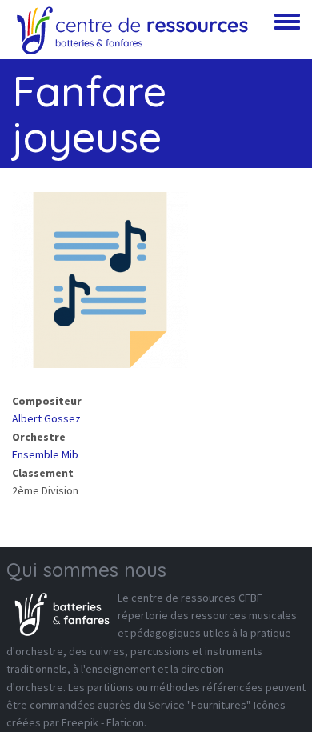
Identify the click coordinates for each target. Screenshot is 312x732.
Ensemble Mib (45, 454)
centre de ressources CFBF (196, 597)
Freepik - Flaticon (103, 722)
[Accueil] (132, 29)
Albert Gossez (46, 418)
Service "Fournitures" (198, 705)
